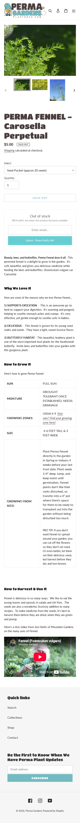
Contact (12, 737)
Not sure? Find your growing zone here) (57, 418)
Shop (10, 727)
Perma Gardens (34, 810)
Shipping (9, 150)
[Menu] (74, 10)
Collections (14, 717)
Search (11, 707)
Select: (8, 163)
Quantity (9, 178)
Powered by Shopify (53, 810)
